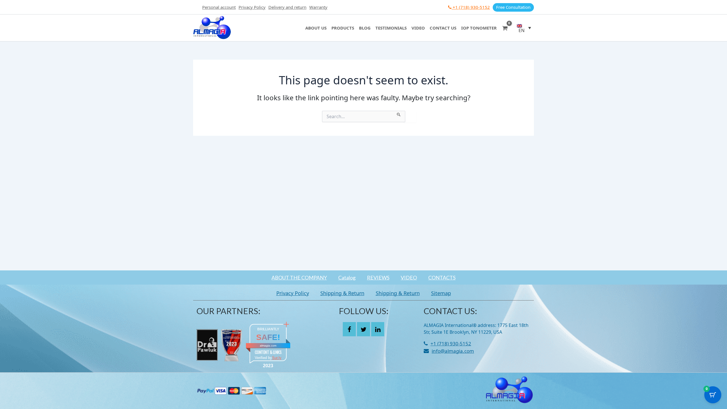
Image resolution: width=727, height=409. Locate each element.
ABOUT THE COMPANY (299, 277)
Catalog (347, 277)
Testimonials (391, 28)
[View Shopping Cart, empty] (505, 28)
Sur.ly (276, 358)
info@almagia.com (453, 351)
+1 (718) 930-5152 (471, 7)
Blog (365, 28)
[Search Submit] (399, 113)
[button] (524, 28)
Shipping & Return (342, 293)
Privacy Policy (252, 7)
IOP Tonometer (479, 28)
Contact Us (443, 28)
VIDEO (409, 277)
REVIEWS (378, 277)
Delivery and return (287, 7)
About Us (316, 28)
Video (418, 28)
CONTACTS (442, 277)
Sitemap (441, 293)
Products (342, 28)
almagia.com (268, 345)
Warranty (318, 7)
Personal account (219, 7)
